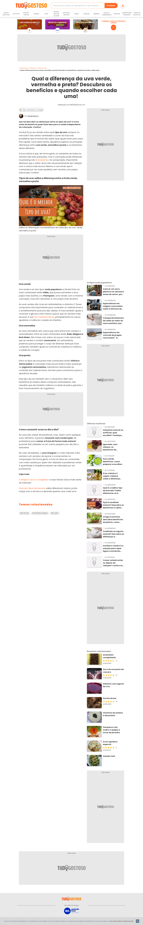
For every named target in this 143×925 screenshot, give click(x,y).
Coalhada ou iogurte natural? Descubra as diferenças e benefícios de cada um (113, 534)
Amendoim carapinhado (109, 656)
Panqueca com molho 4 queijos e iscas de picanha (111, 730)
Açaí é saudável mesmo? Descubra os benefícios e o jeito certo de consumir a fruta (113, 505)
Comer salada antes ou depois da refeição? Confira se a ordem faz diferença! (113, 563)
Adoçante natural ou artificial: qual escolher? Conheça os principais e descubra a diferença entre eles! (113, 433)
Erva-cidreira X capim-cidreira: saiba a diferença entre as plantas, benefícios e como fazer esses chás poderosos (112, 476)
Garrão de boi (109, 698)
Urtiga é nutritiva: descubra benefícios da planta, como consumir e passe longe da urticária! (113, 520)
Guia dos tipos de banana (32, 488)
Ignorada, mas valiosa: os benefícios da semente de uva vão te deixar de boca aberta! (113, 447)
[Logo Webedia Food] (71, 911)
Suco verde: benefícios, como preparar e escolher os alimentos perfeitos (112, 462)
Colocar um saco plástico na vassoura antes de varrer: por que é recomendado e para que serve (113, 292)
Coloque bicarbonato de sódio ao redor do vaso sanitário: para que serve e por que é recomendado (113, 321)
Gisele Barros (33, 116)
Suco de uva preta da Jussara (113, 670)
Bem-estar (54, 513)
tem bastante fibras (44, 317)
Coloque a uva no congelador (34, 479)
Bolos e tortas (26, 14)
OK (137, 921)
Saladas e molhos (66, 14)
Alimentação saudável (39, 513)
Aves (46, 14)
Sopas (76, 14)
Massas (87, 14)
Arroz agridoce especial (110, 743)
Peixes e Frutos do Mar (56, 14)
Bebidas (97, 14)
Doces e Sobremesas (106, 14)
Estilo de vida (42, 68)
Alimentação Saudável (127, 14)
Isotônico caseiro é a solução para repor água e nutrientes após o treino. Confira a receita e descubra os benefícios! (113, 548)
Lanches (117, 14)
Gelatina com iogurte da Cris (113, 685)
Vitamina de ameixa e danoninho (113, 714)
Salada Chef (109, 756)
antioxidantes (42, 160)
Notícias (16, 14)
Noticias (33, 68)
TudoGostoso (23, 68)
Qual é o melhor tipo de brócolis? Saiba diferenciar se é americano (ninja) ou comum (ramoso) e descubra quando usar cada (113, 491)
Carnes (36, 14)
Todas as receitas (136, 14)
